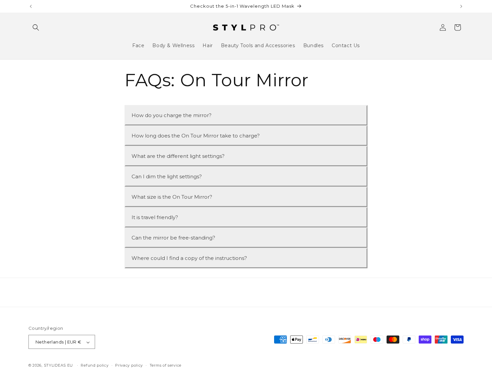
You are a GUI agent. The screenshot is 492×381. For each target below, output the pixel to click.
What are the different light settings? (178, 156)
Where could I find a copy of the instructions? (189, 258)
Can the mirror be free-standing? (173, 237)
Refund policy (94, 365)
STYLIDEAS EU (58, 365)
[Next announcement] (461, 6)
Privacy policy (129, 365)
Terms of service (165, 365)
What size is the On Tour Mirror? (172, 197)
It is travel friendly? (155, 217)
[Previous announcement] (30, 6)
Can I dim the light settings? (167, 176)
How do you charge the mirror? (172, 115)
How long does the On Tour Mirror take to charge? (196, 135)
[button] (35, 27)
